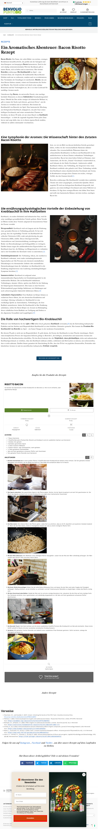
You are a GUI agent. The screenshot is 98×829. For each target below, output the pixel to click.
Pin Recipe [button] (73, 410)
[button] (91, 21)
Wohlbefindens (7, 813)
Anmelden (30, 818)
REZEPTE (5, 42)
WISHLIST (73, 12)
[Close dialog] (84, 774)
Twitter (48, 743)
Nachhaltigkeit (7, 816)
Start (4, 35)
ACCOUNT (63, 12)
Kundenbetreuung (8, 818)
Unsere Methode (7, 811)
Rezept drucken (27, 410)
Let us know (48, 678)
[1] (73, 176)
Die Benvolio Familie (9, 807)
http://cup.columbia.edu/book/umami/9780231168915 (20, 717)
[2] (44, 251)
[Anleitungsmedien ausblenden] (91, 457)
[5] (34, 313)
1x (84, 435)
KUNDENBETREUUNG (87, 12)
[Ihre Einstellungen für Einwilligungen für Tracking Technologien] (94, 825)
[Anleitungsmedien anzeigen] (87, 457)
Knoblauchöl (10, 35)
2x (88, 435)
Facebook (36, 743)
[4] (40, 291)
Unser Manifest (7, 809)
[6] (68, 323)
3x (91, 435)
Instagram (25, 743)
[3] (17, 271)
